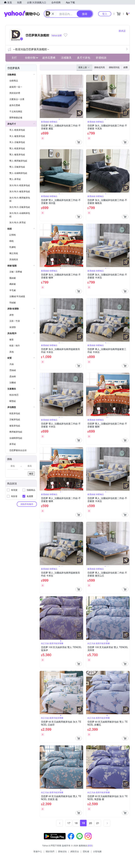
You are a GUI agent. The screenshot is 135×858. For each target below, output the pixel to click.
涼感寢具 (66, 57)
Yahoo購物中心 (22, 14)
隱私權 (86, 851)
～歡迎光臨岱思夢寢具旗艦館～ (31, 49)
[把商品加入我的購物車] (79, 142)
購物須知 (62, 851)
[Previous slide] (42, 96)
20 (90, 823)
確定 (31, 473)
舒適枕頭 (101, 57)
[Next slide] (81, 96)
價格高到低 (114, 67)
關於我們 (50, 851)
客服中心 (37, 851)
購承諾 (122, 30)
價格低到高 (99, 67)
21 (97, 823)
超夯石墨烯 (48, 57)
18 (76, 823)
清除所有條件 (26, 504)
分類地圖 (97, 851)
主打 (14, 57)
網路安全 (74, 851)
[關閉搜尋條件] (53, 14)
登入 (104, 13)
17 (68, 823)
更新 (90, 845)
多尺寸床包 (83, 57)
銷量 (125, 67)
